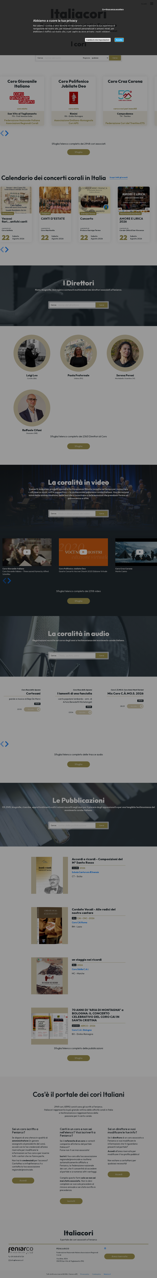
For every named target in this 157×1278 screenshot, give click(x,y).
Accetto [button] (119, 40)
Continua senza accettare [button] (113, 9)
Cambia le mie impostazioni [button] (97, 40)
